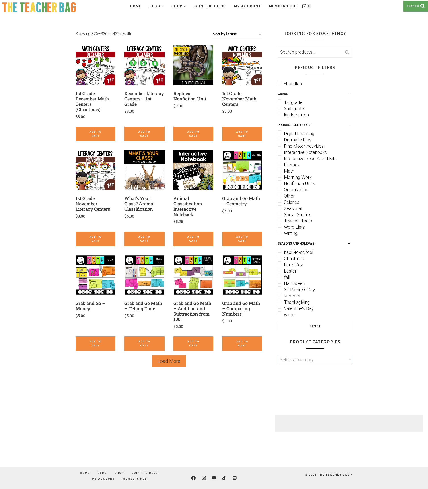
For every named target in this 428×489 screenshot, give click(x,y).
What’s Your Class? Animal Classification (139, 203)
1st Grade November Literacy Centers (93, 203)
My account (247, 6)
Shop (119, 473)
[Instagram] (203, 477)
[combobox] (315, 359)
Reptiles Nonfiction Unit (189, 96)
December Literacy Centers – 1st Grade (144, 98)
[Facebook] (193, 477)
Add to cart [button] (95, 133)
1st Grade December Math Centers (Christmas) (92, 101)
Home (136, 6)
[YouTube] (214, 477)
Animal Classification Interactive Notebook (187, 206)
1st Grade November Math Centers (239, 98)
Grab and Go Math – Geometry (241, 200)
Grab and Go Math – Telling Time (143, 305)
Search (348, 52)
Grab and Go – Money (90, 305)
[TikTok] (224, 477)
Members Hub (283, 6)
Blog (102, 473)
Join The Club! (210, 6)
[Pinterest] (234, 477)
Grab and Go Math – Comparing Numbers (241, 308)
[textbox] (315, 359)
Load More (169, 361)
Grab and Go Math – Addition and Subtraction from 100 (192, 311)
